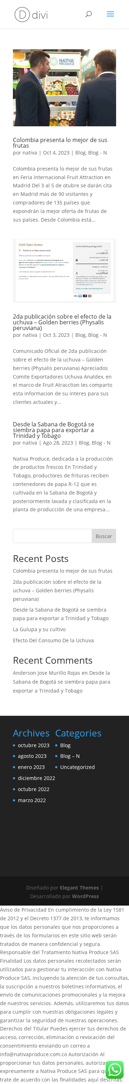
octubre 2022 (33, 789)
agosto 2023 (32, 756)
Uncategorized (77, 767)
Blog (80, 152)
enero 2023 (31, 767)
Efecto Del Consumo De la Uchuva (53, 640)
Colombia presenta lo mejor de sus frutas (60, 143)
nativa (30, 152)
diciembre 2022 (36, 778)
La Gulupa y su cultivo (39, 629)
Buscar (104, 536)
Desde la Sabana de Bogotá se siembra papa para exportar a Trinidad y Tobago (53, 430)
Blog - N (97, 152)
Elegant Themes (79, 887)
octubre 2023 (33, 745)
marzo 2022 (32, 800)
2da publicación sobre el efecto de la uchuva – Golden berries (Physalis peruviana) (62, 322)
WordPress (85, 896)
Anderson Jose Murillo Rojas (46, 672)
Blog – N (70, 756)
